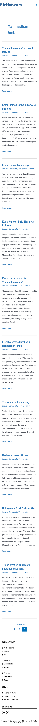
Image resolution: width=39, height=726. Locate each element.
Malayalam (23, 169)
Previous (19, 624)
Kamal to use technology (15, 165)
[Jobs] (19, 680)
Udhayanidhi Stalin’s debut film (18, 508)
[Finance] (19, 673)
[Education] (19, 676)
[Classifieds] (19, 664)
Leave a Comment (9, 55)
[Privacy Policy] (19, 696)
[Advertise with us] (19, 700)
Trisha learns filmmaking (15, 402)
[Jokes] (19, 667)
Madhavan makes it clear (15, 455)
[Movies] (19, 651)
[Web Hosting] (19, 648)
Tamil (21, 55)
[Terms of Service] (19, 693)
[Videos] (19, 655)
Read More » (7, 90)
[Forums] (19, 660)
